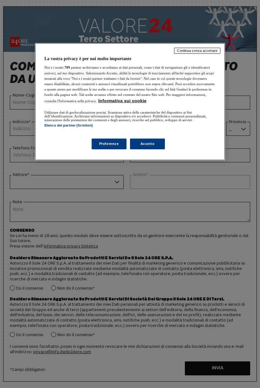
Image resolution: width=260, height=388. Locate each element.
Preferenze (109, 144)
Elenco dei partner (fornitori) (68, 125)
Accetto (147, 144)
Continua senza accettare (197, 51)
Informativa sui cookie (122, 100)
